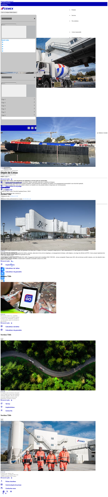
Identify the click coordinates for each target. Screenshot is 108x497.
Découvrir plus (5, 179)
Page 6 (18, 115)
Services (74, 15)
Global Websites (6, 3)
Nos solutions (75, 21)
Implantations (4, 4)
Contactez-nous (4, 5)
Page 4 (18, 108)
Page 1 (18, 99)
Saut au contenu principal (7, 1)
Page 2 (18, 102)
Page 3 (18, 105)
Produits (74, 10)
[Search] (14, 32)
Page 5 (18, 111)
